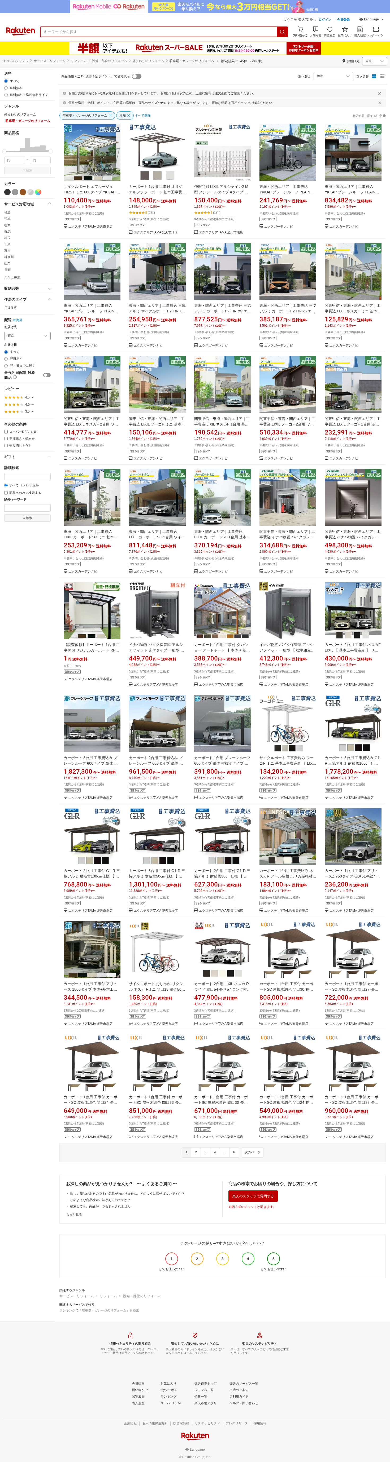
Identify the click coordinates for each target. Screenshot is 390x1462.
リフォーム (79, 61)
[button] (371, 20)
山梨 (7, 263)
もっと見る (74, 1214)
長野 (7, 270)
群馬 (7, 231)
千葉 (7, 244)
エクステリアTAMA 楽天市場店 (90, 226)
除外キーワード (15, 499)
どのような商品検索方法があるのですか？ (100, 1200)
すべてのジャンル (15, 61)
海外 (19, 320)
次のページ (253, 1152)
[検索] (282, 31)
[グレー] (15, 192)
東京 (7, 250)
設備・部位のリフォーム (109, 61)
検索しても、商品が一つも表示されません (100, 1206)
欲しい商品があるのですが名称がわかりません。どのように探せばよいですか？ (127, 1193)
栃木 (7, 225)
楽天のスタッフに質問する (253, 1196)
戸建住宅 (10, 308)
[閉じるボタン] (379, 93)
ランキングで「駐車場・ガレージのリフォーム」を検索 (99, 1310)
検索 (29, 170)
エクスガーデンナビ (278, 226)
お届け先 (10, 327)
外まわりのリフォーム (148, 61)
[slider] (4, 151)
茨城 (7, 219)
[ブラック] (7, 192)
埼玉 (7, 238)
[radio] (6, 81)
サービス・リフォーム (50, 61)
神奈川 (9, 257)
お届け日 (10, 345)
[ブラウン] (23, 192)
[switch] (47, 375)
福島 (7, 212)
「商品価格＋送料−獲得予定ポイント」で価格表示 (94, 76)
